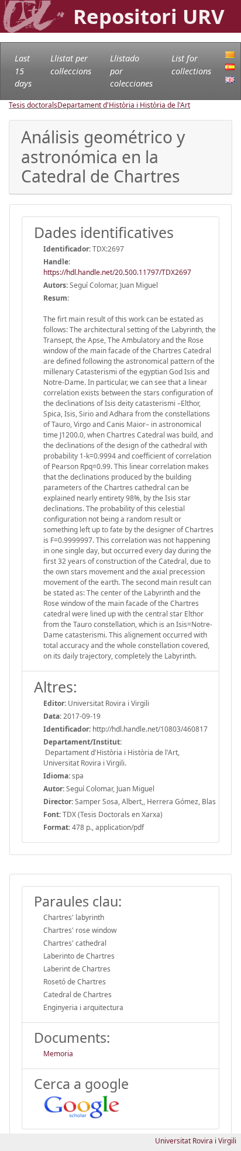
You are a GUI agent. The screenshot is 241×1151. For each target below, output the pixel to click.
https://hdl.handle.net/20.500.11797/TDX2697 (117, 272)
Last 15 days (23, 71)
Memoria (58, 1054)
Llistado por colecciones (131, 71)
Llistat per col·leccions (70, 65)
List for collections (191, 65)
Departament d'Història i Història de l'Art (123, 105)
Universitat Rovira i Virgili (195, 1141)
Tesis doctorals (33, 105)
